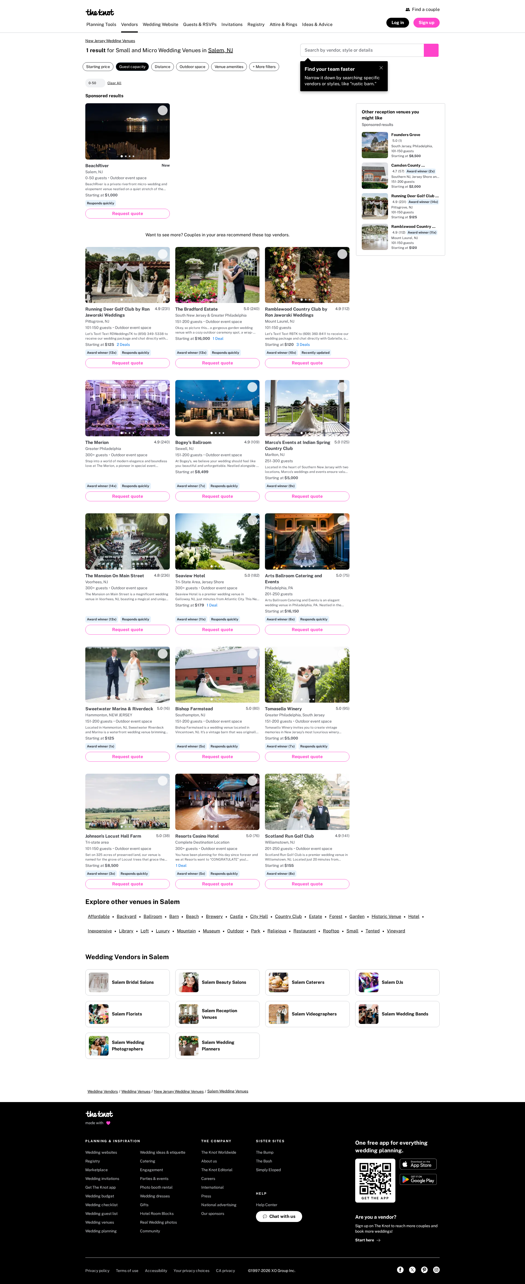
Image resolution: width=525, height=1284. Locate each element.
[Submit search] (431, 50)
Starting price (98, 66)
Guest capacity (132, 66)
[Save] (163, 110)
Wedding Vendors (103, 1091)
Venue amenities (229, 66)
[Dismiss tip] (381, 68)
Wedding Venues (135, 1091)
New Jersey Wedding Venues (110, 41)
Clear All (114, 83)
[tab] (122, 156)
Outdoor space (192, 66)
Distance (162, 66)
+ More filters (264, 66)
